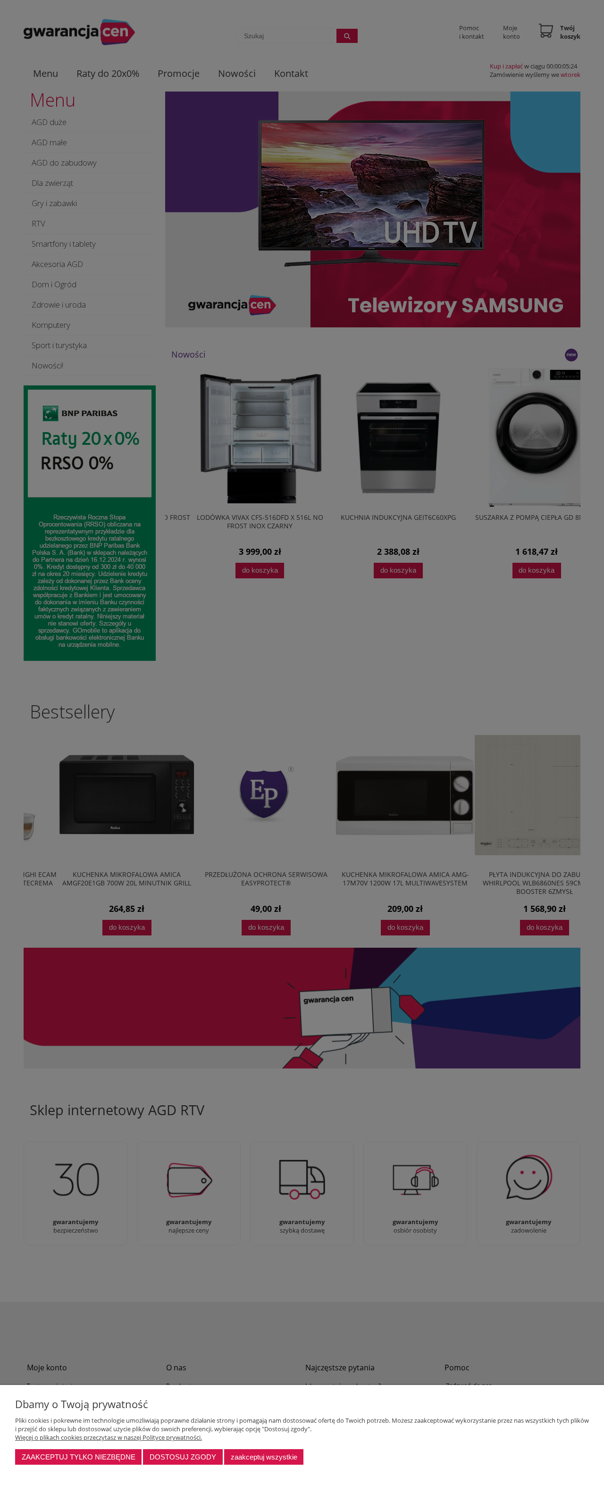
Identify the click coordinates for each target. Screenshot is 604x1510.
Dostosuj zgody (183, 1457)
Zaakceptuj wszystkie (264, 1457)
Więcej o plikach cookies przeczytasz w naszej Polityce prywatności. (108, 1437)
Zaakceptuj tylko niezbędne (78, 1457)
